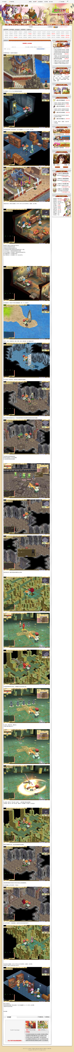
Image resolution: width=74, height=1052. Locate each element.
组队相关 (56, 62)
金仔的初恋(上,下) (44, 1029)
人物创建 (67, 49)
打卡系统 (60, 63)
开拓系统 (63, 63)
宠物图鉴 (67, 102)
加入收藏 (27, 47)
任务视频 (59, 116)
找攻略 (30, 24)
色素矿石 (63, 110)
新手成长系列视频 (31, 1029)
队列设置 (63, 55)
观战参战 (63, 57)
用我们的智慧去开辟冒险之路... (63, 180)
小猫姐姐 (58, 164)
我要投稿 (41, 1017)
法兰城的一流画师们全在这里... (63, 185)
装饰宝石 (56, 110)
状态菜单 (63, 51)
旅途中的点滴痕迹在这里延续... (63, 175)
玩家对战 (56, 57)
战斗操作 (67, 55)
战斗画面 (60, 55)
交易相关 (56, 63)
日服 (69, 164)
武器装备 (63, 109)
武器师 (65, 79)
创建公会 (56, 60)
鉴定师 (67, 78)
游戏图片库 (49, 24)
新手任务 (56, 115)
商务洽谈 (37, 1048)
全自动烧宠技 (45, 1040)
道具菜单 (60, 52)
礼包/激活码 (40, 1)
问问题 (42, 24)
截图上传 (35, 47)
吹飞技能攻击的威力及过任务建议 (33, 1034)
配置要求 (60, 49)
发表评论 (40, 47)
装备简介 (63, 62)
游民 (54, 76)
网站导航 (12, 1)
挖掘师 (54, 80)
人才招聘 (29, 1048)
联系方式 (41, 1048)
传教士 (56, 78)
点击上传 (59, 210)
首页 (8, 24)
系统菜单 (60, 51)
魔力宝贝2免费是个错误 (41, 1035)
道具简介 (67, 62)
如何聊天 (67, 52)
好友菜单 (56, 52)
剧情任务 (59, 115)
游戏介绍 (56, 49)
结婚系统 (60, 62)
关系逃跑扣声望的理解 (31, 1035)
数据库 (36, 24)
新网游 (30, 1)
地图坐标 (67, 57)
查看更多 (47, 1017)
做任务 (25, 24)
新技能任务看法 (44, 1034)
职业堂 (19, 24)
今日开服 (46, 1)
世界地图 (56, 122)
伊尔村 (59, 121)
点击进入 (59, 206)
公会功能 (63, 60)
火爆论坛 (66, 24)
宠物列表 (56, 104)
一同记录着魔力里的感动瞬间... (63, 190)
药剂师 (58, 79)
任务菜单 (67, 51)
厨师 (54, 79)
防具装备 (67, 109)
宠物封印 (63, 102)
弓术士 (66, 76)
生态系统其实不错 (44, 1038)
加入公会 (60, 60)
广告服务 (33, 1048)
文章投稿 (32, 47)
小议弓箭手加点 (42, 1037)
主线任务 (67, 115)
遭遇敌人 (56, 55)
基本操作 (63, 49)
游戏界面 (56, 51)
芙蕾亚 (63, 121)
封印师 (64, 78)
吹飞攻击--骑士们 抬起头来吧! (32, 1037)
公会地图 (67, 60)
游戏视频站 (58, 24)
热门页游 (51, 1)
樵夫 (68, 79)
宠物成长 (59, 102)
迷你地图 (63, 52)
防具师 (62, 79)
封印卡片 (59, 110)
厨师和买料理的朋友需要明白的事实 (34, 1040)
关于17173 (25, 1048)
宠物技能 (59, 104)
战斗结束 (60, 57)
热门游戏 (62, 1)
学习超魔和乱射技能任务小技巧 (33, 1038)
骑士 (62, 76)
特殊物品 (67, 110)
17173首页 (4, 1)
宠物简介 (56, 102)
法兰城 (55, 121)
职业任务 (63, 115)
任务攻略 (56, 116)
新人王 (13, 24)
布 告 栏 (67, 63)
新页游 (34, 1)
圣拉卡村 (67, 121)
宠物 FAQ (63, 104)
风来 (60, 78)
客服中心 (45, 1048)
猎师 (58, 80)
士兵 (58, 76)
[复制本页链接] (40, 49)
